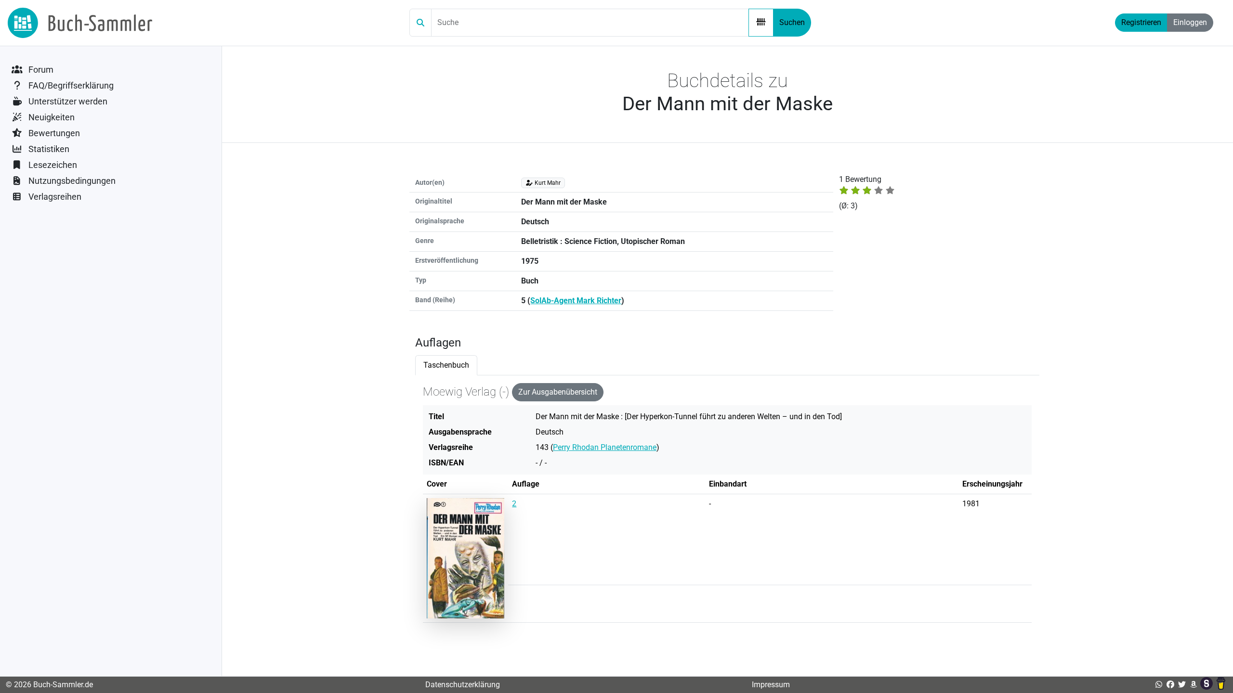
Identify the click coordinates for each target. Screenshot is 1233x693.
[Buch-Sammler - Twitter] (1182, 684)
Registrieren (1141, 22)
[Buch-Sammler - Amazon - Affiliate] (1193, 684)
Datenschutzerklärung (462, 684)
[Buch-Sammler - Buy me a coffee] (1221, 684)
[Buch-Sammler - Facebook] (1170, 684)
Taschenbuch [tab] (446, 365)
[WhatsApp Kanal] (1159, 684)
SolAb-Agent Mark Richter (575, 300)
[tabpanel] (727, 507)
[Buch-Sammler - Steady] (1207, 684)
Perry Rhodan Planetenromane (604, 447)
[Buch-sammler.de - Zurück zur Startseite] (80, 23)
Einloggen (1190, 22)
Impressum (771, 684)
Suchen (792, 22)
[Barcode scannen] (761, 23)
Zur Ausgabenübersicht (557, 392)
